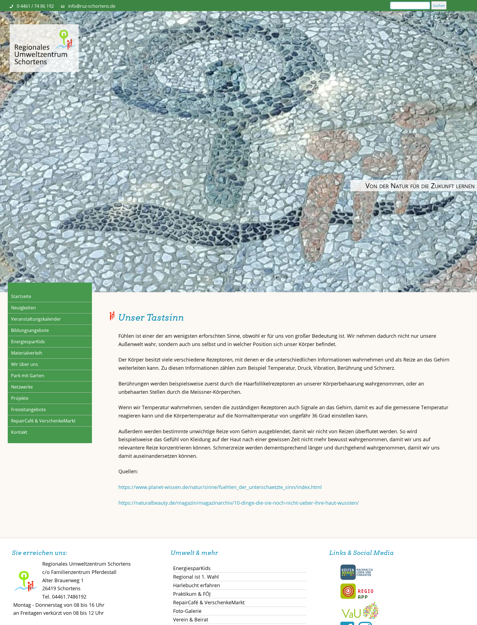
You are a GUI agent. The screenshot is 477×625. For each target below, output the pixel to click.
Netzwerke (22, 387)
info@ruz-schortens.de (91, 6)
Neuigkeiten (23, 308)
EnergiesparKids (28, 342)
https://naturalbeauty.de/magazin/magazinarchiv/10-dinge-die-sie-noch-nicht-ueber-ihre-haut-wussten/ (238, 502)
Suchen (439, 5)
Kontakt (19, 432)
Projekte (19, 398)
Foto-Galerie (187, 611)
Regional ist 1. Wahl (196, 576)
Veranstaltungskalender (36, 319)
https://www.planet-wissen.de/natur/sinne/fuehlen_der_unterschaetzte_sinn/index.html (220, 487)
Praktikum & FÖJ (192, 594)
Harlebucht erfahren (196, 585)
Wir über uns (24, 364)
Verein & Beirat (190, 619)
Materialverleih (26, 353)
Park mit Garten (27, 376)
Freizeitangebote (28, 409)
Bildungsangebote (30, 330)
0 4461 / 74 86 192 (35, 6)
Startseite (21, 296)
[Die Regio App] (356, 597)
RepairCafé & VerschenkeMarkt (43, 421)
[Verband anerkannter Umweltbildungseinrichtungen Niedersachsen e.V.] (360, 616)
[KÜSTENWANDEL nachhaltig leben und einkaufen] (356, 578)
